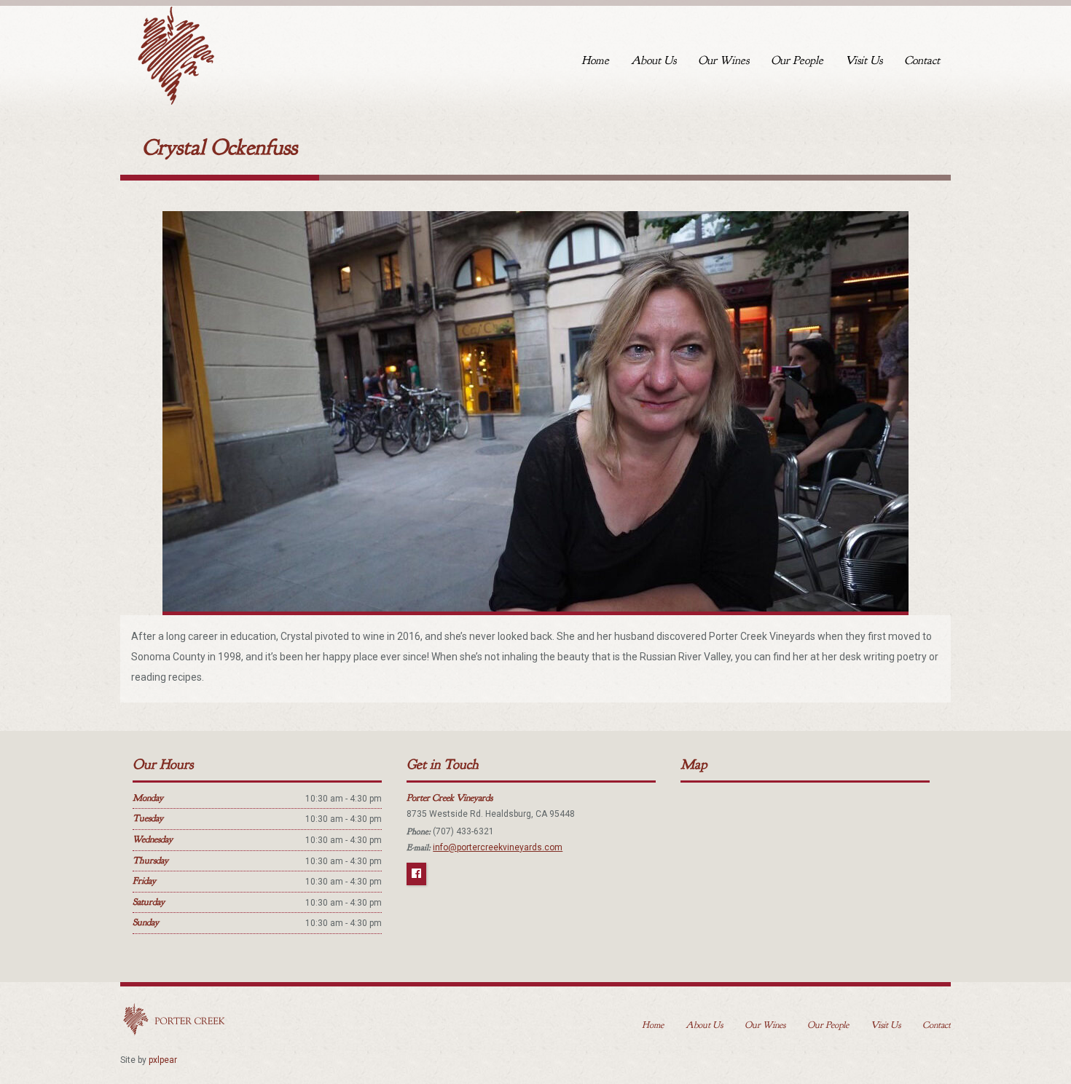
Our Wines (723, 60)
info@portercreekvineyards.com (497, 847)
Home (595, 60)
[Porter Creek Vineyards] (175, 52)
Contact (922, 60)
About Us (653, 60)
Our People (797, 60)
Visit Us (863, 60)
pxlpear (163, 1060)
